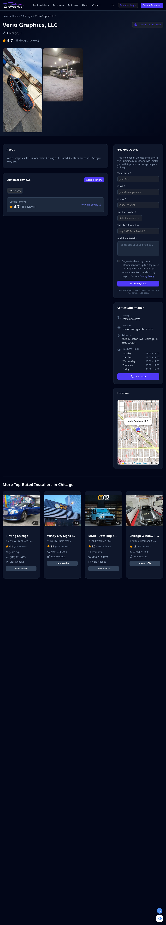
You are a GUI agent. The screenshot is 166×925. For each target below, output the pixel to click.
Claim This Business (150, 24)
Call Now (141, 376)
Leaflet (127, 463)
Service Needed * (126, 212)
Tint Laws (73, 5)
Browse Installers (152, 5)
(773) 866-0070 (131, 319)
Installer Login (128, 5)
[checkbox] (118, 261)
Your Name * (124, 173)
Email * (121, 186)
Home (6, 16)
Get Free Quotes (138, 283)
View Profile (21, 568)
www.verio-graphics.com (138, 329)
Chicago (27, 16)
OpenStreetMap (141, 463)
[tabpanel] (55, 204)
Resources (58, 5)
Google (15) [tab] (15, 190)
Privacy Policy (147, 276)
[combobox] (129, 218)
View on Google (89, 204)
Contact (96, 5)
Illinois (16, 16)
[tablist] (15, 190)
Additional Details (127, 238)
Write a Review (94, 179)
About (85, 5)
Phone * (121, 199)
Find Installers (41, 5)
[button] (138, 429)
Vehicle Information (128, 225)
